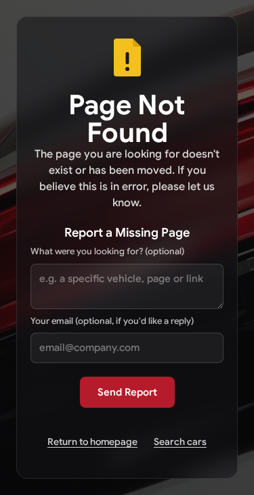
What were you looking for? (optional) (107, 251)
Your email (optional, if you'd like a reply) (112, 321)
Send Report (127, 392)
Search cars (180, 441)
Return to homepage (92, 441)
